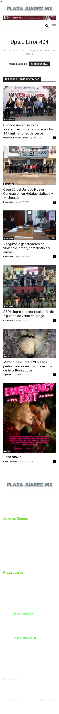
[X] (37, 512)
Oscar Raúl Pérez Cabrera (15, 137)
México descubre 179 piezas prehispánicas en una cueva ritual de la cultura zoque (28, 366)
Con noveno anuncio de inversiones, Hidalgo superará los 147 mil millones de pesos (28, 129)
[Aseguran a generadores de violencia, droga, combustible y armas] (29, 225)
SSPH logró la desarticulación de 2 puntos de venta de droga (28, 314)
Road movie (12, 457)
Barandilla (8, 184)
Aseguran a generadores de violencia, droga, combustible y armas (26, 248)
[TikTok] (29, 512)
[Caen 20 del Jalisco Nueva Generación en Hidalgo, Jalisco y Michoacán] (29, 165)
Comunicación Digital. (44, 702)
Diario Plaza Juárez (25, 637)
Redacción (8, 202)
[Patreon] (21, 512)
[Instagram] (13, 512)
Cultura (7, 356)
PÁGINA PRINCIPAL (39, 64)
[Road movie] (29, 418)
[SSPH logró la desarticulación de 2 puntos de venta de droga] (29, 286)
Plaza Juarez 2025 (29, 699)
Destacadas (9, 119)
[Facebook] (4, 512)
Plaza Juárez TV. (23, 613)
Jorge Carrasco (10, 461)
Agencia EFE (9, 374)
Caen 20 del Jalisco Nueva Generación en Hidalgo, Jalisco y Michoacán (28, 194)
